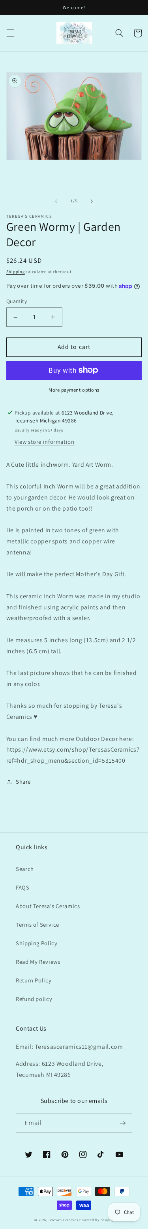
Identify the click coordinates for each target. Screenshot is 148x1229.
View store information (45, 441)
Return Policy (33, 980)
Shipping (15, 271)
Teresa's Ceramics (63, 1220)
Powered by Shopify (96, 1220)
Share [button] (23, 781)
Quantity (16, 301)
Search (25, 869)
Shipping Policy (36, 943)
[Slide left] (56, 201)
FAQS (23, 887)
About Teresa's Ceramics (48, 906)
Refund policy (34, 999)
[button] (10, 33)
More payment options (74, 389)
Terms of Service (37, 924)
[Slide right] (92, 201)
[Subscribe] (123, 1123)
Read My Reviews (38, 961)
